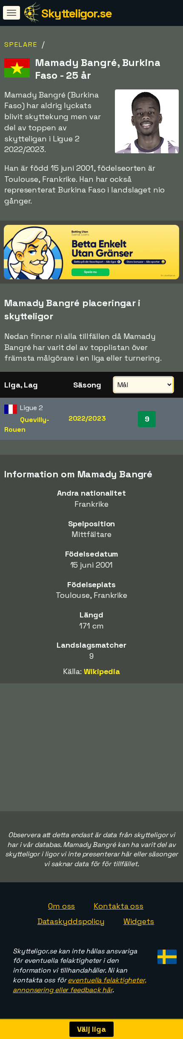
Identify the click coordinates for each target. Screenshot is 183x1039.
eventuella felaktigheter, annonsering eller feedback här (79, 985)
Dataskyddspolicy (71, 921)
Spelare (20, 44)
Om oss (61, 906)
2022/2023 (87, 418)
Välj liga (91, 1029)
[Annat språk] (165, 954)
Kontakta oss (118, 906)
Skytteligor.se (76, 13)
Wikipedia (102, 671)
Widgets (138, 921)
